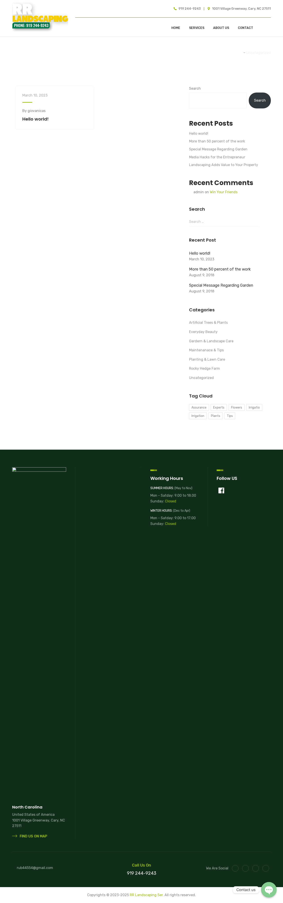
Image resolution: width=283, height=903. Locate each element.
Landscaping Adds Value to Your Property (223, 165)
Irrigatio (254, 407)
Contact (245, 28)
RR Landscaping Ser (146, 895)
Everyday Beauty (203, 332)
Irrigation (197, 416)
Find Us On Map (33, 836)
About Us (221, 28)
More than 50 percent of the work (217, 141)
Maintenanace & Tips (206, 350)
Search (195, 88)
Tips (230, 416)
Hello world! (35, 119)
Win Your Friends (223, 192)
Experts (218, 407)
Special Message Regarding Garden (218, 149)
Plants (215, 416)
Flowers (236, 407)
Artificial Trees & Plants (208, 322)
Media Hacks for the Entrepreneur (217, 157)
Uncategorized (201, 378)
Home (175, 28)
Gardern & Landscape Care (211, 341)
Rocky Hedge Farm (204, 368)
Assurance (199, 407)
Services (196, 28)
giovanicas (37, 111)
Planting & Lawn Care (207, 359)
